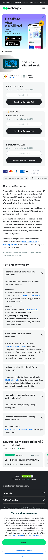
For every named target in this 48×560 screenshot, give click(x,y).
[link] (13, 38)
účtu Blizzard (32, 309)
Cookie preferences (24, 550)
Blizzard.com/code (31, 295)
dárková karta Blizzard (15, 346)
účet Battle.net (11, 380)
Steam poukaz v (10, 244)
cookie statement (17, 535)
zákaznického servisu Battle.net (19, 429)
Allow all (24, 542)
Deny (24, 557)
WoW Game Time (29, 241)
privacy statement (35, 535)
